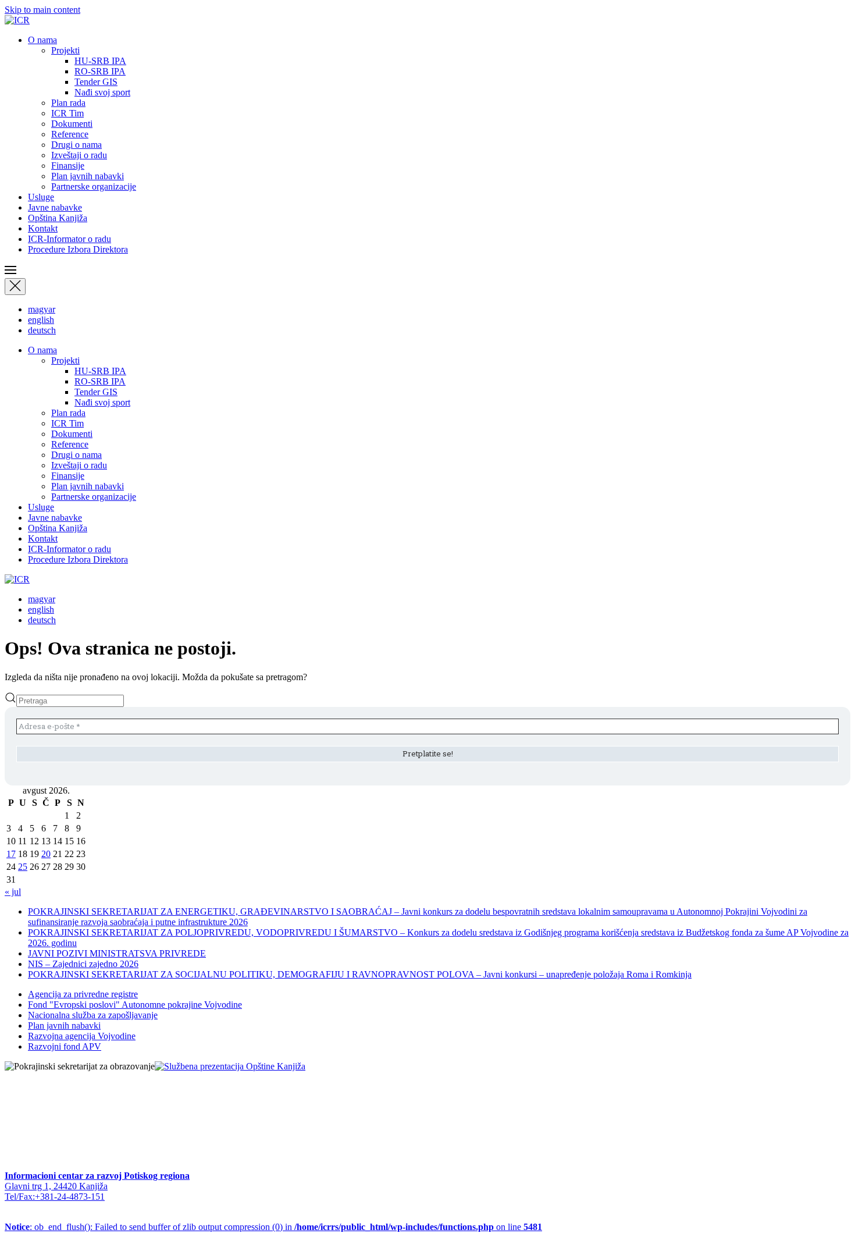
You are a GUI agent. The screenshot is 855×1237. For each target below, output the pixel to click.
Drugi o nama (76, 145)
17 (11, 854)
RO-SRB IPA (100, 71)
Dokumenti (71, 124)
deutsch (42, 330)
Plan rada (68, 103)
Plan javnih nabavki (87, 176)
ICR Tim (67, 113)
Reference (69, 134)
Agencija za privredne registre (83, 994)
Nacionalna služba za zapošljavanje (93, 1015)
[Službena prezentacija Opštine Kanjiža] (230, 1066)
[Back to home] (17, 20)
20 (46, 854)
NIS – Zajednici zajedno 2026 (83, 964)
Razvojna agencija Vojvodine (82, 1036)
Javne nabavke (55, 207)
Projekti (65, 50)
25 (22, 867)
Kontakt (43, 228)
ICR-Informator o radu (69, 239)
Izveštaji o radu (79, 155)
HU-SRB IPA (100, 61)
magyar (41, 309)
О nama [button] (42, 40)
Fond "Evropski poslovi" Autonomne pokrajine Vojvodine (135, 1004)
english (41, 320)
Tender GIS (95, 82)
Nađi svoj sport (102, 92)
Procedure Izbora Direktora (78, 249)
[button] (427, 271)
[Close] (15, 286)
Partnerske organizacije (93, 186)
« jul (13, 892)
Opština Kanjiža (57, 218)
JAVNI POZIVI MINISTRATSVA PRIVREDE (117, 953)
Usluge (41, 197)
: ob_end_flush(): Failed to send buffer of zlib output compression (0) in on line (273, 1227)
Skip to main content (42, 10)
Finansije (67, 165)
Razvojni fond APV (64, 1046)
